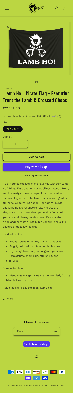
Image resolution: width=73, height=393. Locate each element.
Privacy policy (58, 385)
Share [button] (9, 298)
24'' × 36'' (12, 129)
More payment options (36, 175)
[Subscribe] (56, 331)
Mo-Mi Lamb (22, 385)
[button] (7, 8)
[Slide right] (44, 82)
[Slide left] (29, 82)
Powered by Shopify (38, 385)
